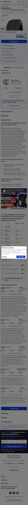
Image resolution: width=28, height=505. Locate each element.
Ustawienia (4, 256)
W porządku (21, 256)
